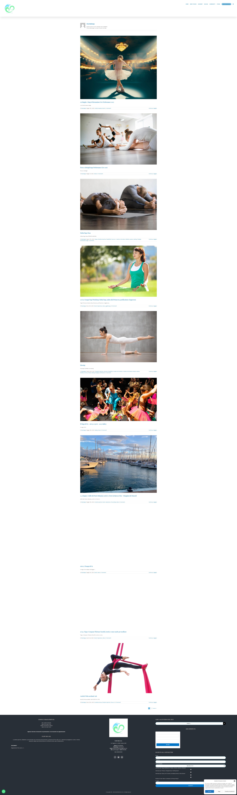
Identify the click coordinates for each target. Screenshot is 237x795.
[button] (234, 781)
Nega (219, 791)
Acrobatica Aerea (98, 702)
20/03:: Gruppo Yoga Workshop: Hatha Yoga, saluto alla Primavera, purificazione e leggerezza (117, 271)
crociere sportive (98, 502)
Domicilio (106, 371)
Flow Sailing (113, 502)
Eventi (95, 305)
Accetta (209, 791)
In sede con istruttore (120, 239)
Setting (135, 239)
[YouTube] (118, 757)
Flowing (117, 336)
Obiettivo (127, 239)
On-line (86, 372)
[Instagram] (122, 757)
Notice (95, 173)
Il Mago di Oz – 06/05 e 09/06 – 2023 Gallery (117, 399)
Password (159, 738)
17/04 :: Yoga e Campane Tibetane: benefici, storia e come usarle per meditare (117, 603)
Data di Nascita (158, 763)
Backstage (83, 108)
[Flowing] (118, 336)
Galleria (119, 67)
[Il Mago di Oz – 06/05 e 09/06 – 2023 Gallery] (118, 399)
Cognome (157, 759)
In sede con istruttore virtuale (129, 371)
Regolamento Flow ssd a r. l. (17, 747)
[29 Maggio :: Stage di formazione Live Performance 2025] (118, 67)
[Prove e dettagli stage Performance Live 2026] (118, 139)
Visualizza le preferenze (229, 791)
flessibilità (108, 239)
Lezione (137, 371)
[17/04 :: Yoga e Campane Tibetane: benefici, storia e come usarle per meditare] (118, 603)
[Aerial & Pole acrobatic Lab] (118, 668)
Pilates (89, 372)
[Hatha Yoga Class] (118, 204)
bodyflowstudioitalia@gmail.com (120, 748)
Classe (96, 239)
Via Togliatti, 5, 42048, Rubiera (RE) (118, 743)
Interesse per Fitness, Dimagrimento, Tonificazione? (167, 770)
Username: (159, 733)
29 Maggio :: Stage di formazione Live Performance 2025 (117, 67)
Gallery (96, 430)
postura (131, 239)
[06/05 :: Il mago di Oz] (118, 535)
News (104, 305)
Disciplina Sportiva (102, 239)
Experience (99, 305)
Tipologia (139, 239)
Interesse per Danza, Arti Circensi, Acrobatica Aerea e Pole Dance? (170, 773)
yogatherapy (108, 305)
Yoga (87, 240)
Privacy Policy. (175, 778)
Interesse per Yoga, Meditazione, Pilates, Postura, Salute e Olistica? (170, 768)
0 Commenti (108, 108)
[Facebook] (115, 757)
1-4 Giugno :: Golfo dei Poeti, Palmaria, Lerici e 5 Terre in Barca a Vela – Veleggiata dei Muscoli (117, 464)
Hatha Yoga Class (117, 204)
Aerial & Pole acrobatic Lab (117, 668)
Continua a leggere (153, 108)
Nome (156, 755)
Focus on (113, 239)
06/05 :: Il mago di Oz (117, 535)
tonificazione (83, 240)
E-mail (157, 781)
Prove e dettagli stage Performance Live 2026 (117, 139)
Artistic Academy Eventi (100, 108)
